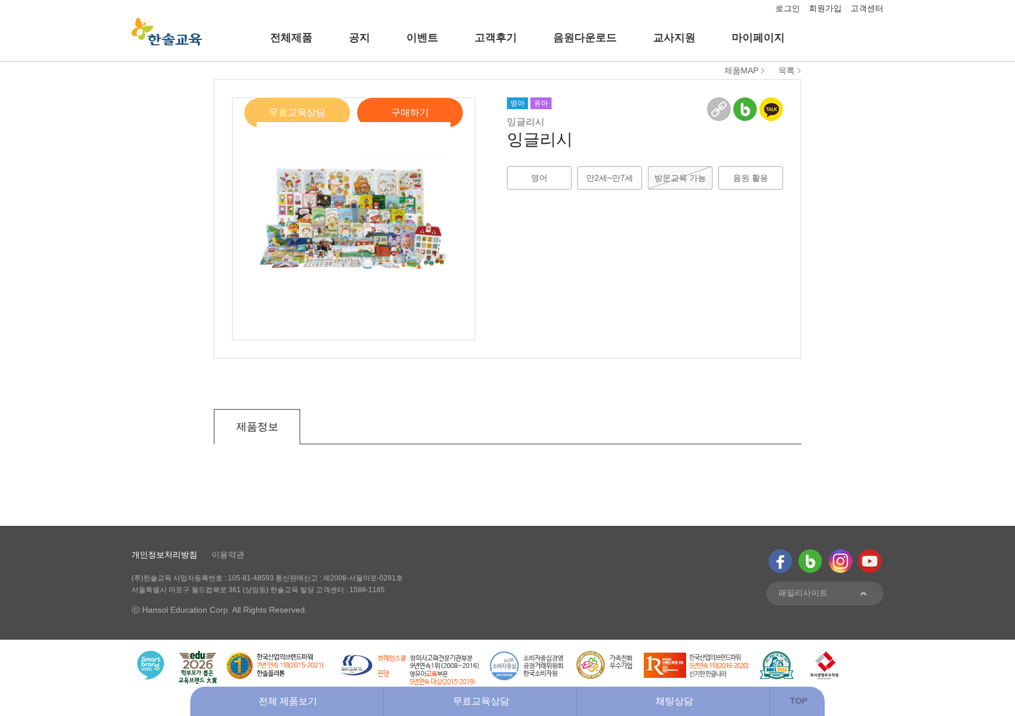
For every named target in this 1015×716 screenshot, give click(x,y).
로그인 (787, 8)
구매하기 (410, 112)
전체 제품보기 (287, 701)
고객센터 (867, 8)
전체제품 (291, 37)
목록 (786, 70)
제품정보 (257, 427)
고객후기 (496, 37)
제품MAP (741, 70)
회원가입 (825, 8)
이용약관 (227, 554)
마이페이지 (758, 37)
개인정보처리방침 (164, 554)
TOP (798, 700)
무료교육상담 (297, 112)
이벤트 (422, 37)
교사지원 (674, 37)
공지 (359, 37)
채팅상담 (674, 701)
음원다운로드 (585, 37)
